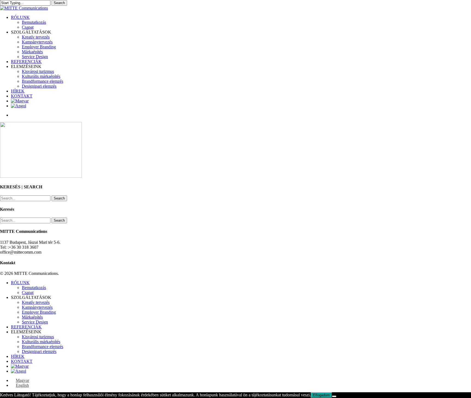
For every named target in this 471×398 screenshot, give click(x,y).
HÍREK (18, 356)
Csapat (28, 292)
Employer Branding (39, 312)
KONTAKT (21, 361)
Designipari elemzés (39, 351)
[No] (334, 396)
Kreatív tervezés (36, 302)
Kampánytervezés (37, 307)
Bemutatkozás (34, 287)
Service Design (35, 322)
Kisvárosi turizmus (38, 336)
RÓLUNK (20, 282)
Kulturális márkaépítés (41, 341)
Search (59, 3)
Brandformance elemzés (42, 346)
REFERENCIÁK (26, 327)
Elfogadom (321, 395)
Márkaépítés (32, 317)
